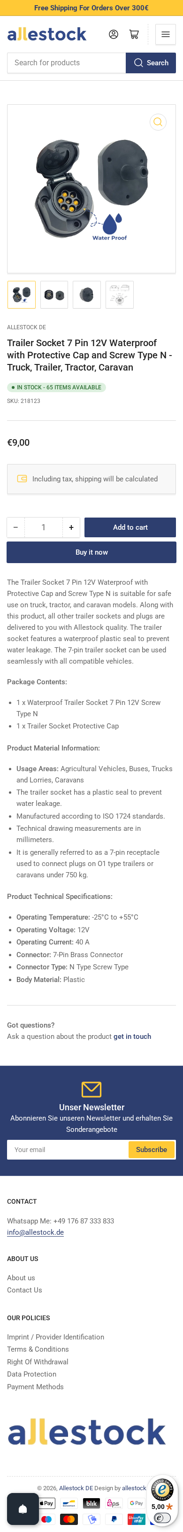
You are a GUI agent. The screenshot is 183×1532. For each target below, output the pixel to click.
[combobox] (91, 63)
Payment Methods (35, 1387)
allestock (134, 1488)
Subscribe (151, 1149)
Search (157, 63)
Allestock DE (26, 327)
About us (21, 1278)
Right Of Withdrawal (38, 1362)
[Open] (23, 1509)
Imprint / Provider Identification (55, 1337)
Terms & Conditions (38, 1349)
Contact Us (24, 1290)
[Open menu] (165, 34)
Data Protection (31, 1374)
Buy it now (92, 552)
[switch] (162, 1518)
